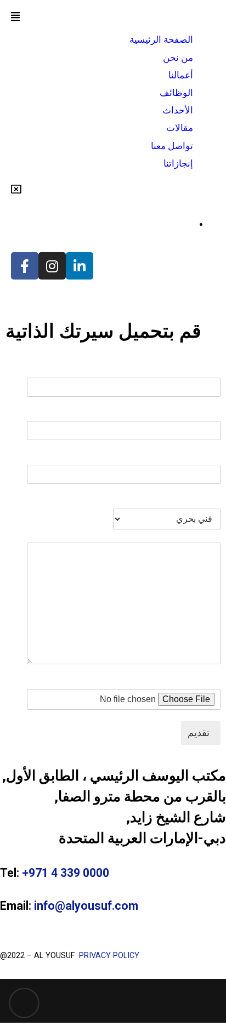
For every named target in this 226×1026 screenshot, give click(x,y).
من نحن (178, 57)
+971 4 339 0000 (65, 873)
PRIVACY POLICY (108, 955)
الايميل (209, 413)
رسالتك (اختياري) (189, 534)
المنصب (206, 500)
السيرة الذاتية (196, 680)
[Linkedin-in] (79, 266)
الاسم (210, 369)
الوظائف (176, 92)
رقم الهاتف (200, 456)
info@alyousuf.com (86, 906)
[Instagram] (52, 266)
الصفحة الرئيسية (161, 39)
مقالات (179, 127)
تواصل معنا (172, 145)
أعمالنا (180, 75)
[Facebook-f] (24, 266)
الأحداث (177, 110)
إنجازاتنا (178, 163)
